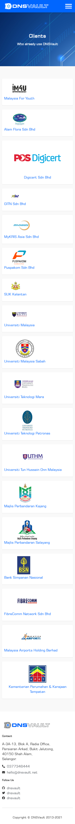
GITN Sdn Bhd (15, 204)
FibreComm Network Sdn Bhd (27, 614)
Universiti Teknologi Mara (24, 397)
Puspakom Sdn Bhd (19, 267)
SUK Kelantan (15, 294)
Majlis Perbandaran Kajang (25, 506)
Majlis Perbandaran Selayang (27, 542)
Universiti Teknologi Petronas (27, 433)
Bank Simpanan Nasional (23, 577)
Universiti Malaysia (19, 325)
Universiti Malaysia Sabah (24, 361)
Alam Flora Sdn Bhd (19, 129)
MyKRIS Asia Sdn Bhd (21, 237)
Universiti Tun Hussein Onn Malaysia (33, 470)
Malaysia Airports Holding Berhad (31, 650)
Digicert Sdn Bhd (37, 177)
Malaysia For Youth (19, 98)
